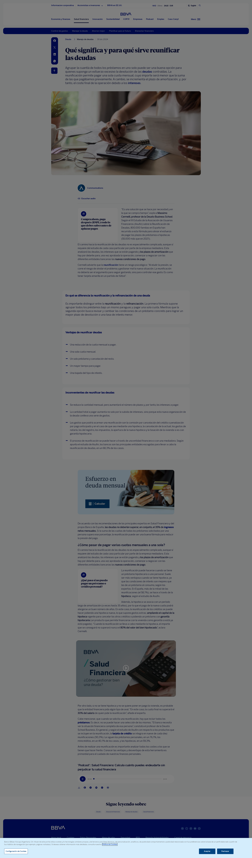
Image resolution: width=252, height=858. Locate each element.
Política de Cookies (109, 844)
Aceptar (207, 851)
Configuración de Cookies (16, 851)
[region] (126, 848)
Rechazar (225, 851)
